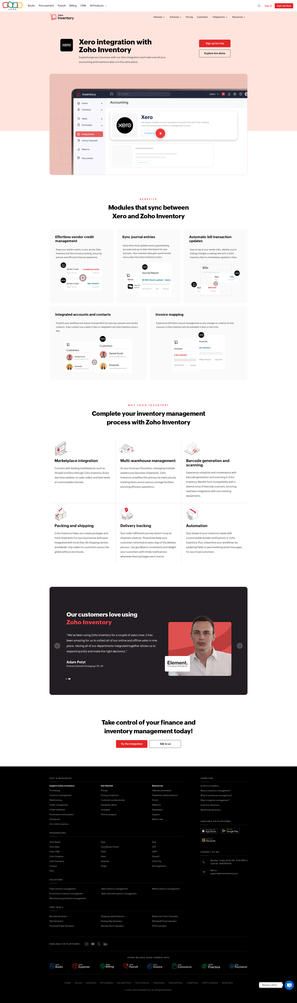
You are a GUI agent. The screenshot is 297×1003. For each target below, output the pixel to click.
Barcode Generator (58, 916)
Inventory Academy (209, 786)
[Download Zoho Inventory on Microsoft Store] (208, 840)
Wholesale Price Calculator (164, 921)
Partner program (108, 814)
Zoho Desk (54, 847)
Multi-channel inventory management (119, 893)
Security (78, 983)
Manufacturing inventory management (68, 898)
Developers (157, 810)
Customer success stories (113, 800)
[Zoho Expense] (81, 966)
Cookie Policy (192, 983)
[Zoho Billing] (107, 966)
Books (31, 5)
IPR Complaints (106, 983)
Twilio (103, 851)
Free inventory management (63, 889)
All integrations (159, 866)
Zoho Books (55, 842)
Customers (202, 17)
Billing (73, 5)
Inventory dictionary (210, 805)
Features (158, 17)
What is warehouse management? (216, 795)
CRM (83, 5)
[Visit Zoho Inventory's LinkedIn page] (105, 944)
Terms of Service (142, 983)
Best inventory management (114, 889)
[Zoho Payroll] (130, 966)
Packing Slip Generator (111, 921)
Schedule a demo (109, 805)
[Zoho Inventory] (62, 17)
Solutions (175, 17)
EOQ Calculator (159, 926)
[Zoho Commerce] (182, 966)
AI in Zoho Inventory (59, 824)
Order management (59, 805)
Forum (155, 800)
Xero (52, 871)
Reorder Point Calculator (112, 926)
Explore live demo (214, 53)
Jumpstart (105, 810)
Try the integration (131, 743)
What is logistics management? (214, 800)
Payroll (62, 5)
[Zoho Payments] (239, 966)
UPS (154, 847)
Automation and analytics (61, 814)
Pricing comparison (110, 795)
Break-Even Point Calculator (165, 916)
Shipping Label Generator (113, 916)
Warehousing (56, 800)
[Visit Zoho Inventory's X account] (99, 944)
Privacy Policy (158, 983)
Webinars (156, 805)
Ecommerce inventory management (66, 893)
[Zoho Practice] (210, 966)
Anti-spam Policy (124, 983)
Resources (237, 17)
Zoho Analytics (56, 856)
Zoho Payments (57, 861)
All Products (97, 5)
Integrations (219, 17)
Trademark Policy (175, 983)
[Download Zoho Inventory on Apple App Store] (208, 831)
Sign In (268, 5)
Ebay (103, 842)
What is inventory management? (215, 790)
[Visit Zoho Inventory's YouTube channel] (92, 944)
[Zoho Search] (259, 6)
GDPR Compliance (210, 983)
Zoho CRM (54, 851)
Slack (103, 856)
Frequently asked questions (165, 795)
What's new (157, 819)
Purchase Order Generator (62, 926)
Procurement (46, 5)
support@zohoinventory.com (224, 873)
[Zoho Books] (56, 966)
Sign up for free (215, 43)
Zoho (12, 6)
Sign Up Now (284, 5)
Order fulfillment (57, 810)
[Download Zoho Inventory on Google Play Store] (230, 831)
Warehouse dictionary (210, 810)
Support (156, 814)
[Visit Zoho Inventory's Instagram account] (86, 944)
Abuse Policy (227, 983)
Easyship (105, 861)
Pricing (189, 17)
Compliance (91, 983)
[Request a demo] (289, 985)
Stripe (103, 866)
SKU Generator (56, 921)
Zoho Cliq (156, 861)
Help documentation (161, 790)
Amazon (53, 866)
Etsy (154, 842)
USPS (154, 851)
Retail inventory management (166, 889)
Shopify (155, 856)
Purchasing (55, 790)
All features (55, 819)
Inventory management (61, 795)
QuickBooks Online (110, 847)
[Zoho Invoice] (154, 966)
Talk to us (165, 743)
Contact (67, 983)
